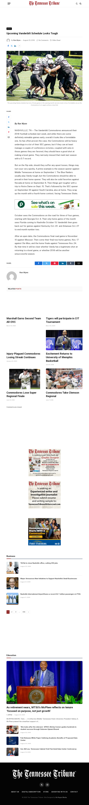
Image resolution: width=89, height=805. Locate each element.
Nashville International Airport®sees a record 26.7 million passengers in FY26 (50, 594)
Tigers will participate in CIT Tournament (62, 320)
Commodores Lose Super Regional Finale (21, 394)
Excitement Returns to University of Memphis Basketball (59, 357)
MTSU (10, 715)
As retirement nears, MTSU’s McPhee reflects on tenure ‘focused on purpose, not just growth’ (40, 709)
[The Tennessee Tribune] (44, 3)
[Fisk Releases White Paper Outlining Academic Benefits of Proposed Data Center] (12, 741)
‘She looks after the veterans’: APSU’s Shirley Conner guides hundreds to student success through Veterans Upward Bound (48, 728)
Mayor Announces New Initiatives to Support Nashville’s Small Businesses (48, 579)
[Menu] (9, 3)
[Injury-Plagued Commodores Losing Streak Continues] (25, 340)
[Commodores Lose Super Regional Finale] (25, 378)
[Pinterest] (9, 132)
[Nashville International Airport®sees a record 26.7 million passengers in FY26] (12, 599)
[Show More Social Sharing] (19, 46)
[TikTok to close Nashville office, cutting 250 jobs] (12, 568)
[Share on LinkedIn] (15, 46)
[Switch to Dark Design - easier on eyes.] (76, 4)
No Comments (44, 40)
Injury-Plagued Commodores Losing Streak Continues (23, 355)
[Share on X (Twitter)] (11, 46)
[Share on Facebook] (8, 46)
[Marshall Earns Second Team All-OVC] (25, 304)
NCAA (9, 28)
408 (23, 612)
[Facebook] (9, 117)
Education (10, 702)
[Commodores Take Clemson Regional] (64, 378)
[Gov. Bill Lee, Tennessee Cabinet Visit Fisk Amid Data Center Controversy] (12, 752)
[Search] (80, 3)
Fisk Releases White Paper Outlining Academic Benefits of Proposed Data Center (48, 739)
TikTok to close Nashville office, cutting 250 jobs (39, 563)
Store (46, 792)
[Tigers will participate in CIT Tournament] (64, 304)
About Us (15, 792)
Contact (74, 792)
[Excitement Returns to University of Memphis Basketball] (64, 340)
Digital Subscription (31, 792)
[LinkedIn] (9, 127)
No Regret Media (61, 797)
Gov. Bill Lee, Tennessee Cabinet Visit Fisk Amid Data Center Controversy (48, 749)
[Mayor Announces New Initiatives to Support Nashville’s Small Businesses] (12, 583)
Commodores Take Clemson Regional (62, 394)
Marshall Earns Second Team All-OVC (24, 320)
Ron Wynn (17, 40)
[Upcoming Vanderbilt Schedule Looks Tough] (44, 76)
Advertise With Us (59, 792)
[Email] (9, 137)
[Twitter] (9, 122)
